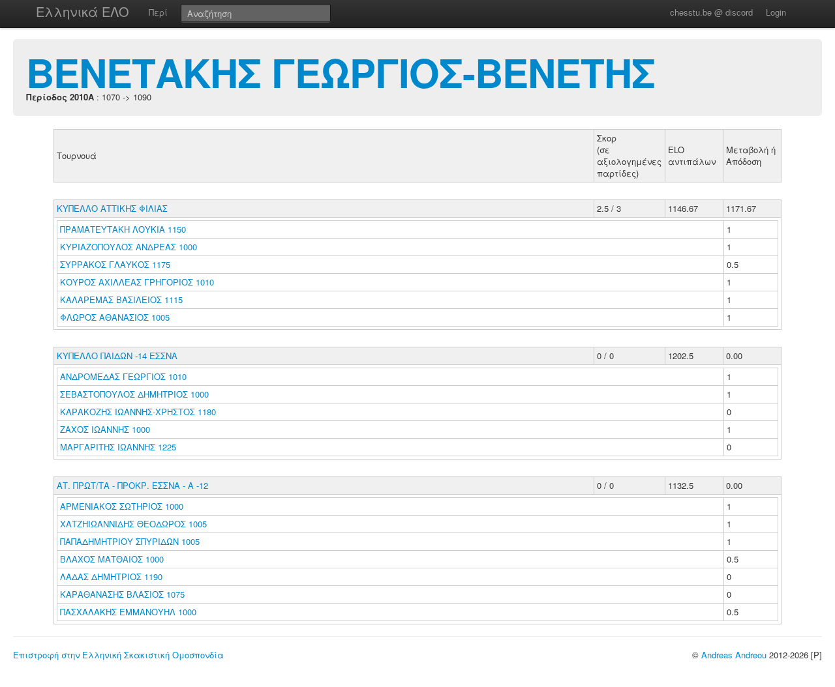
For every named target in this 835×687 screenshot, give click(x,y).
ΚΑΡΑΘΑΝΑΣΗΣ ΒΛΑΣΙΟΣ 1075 (122, 594)
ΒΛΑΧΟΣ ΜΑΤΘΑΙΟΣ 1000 (112, 559)
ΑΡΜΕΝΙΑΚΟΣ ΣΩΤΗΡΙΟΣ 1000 (121, 506)
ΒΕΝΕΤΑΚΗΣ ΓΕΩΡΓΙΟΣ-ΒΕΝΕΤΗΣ (340, 72)
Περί (158, 12)
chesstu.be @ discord (711, 12)
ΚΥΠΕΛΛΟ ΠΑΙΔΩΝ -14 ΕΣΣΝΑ (117, 355)
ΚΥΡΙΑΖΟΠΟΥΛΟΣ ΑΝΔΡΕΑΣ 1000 (128, 247)
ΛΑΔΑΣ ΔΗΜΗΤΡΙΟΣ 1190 (111, 576)
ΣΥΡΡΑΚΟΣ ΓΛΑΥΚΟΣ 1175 (115, 264)
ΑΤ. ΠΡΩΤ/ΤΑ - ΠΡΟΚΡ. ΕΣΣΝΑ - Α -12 (132, 485)
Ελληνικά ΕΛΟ (82, 11)
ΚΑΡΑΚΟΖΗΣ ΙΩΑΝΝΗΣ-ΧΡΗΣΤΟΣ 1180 (138, 411)
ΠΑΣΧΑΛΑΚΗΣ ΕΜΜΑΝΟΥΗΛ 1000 (128, 612)
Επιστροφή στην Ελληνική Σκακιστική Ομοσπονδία (118, 655)
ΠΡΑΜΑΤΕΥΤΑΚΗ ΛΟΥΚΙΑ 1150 (123, 229)
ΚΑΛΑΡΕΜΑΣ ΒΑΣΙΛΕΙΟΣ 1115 (121, 299)
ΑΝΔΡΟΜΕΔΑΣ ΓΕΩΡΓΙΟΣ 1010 (123, 376)
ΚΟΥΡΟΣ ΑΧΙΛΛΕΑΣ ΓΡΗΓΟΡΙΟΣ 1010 (137, 282)
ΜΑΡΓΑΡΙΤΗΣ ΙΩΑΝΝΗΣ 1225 (118, 447)
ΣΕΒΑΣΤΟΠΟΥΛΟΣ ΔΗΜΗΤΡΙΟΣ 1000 (134, 394)
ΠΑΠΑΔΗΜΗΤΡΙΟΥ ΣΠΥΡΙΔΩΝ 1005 (130, 541)
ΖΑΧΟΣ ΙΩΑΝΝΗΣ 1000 (105, 429)
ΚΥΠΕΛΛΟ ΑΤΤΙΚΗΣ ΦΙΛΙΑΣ (112, 208)
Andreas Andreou (734, 655)
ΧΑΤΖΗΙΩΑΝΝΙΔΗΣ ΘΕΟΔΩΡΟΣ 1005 (133, 524)
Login (776, 12)
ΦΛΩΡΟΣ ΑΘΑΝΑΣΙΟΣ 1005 (115, 317)
